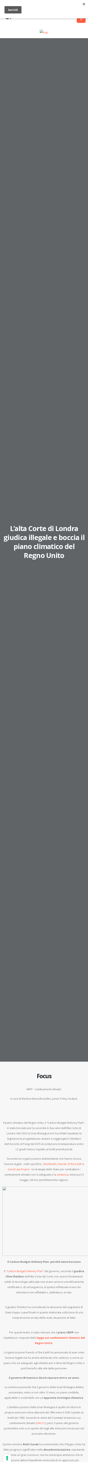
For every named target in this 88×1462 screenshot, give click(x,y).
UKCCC (41, 1423)
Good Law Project (18, 1169)
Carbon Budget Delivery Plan (25, 1271)
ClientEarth (49, 1164)
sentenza (63, 1174)
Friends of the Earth (70, 1164)
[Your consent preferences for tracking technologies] (7, 1458)
